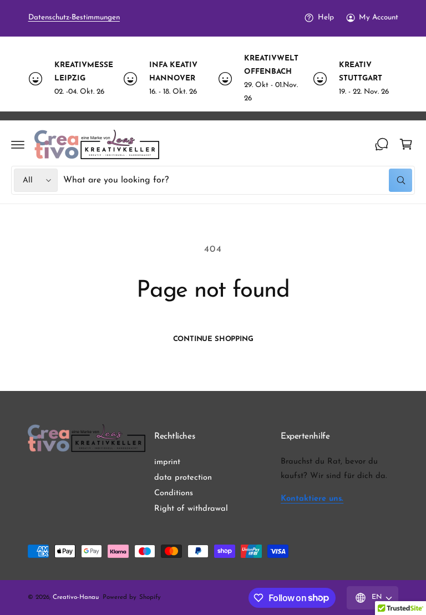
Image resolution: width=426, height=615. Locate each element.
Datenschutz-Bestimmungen (74, 17)
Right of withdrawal (191, 509)
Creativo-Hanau (76, 597)
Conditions (173, 493)
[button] (18, 144)
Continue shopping (213, 339)
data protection (183, 478)
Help (325, 17)
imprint (167, 462)
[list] (213, 79)
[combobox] (237, 180)
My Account (378, 17)
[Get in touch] (381, 144)
